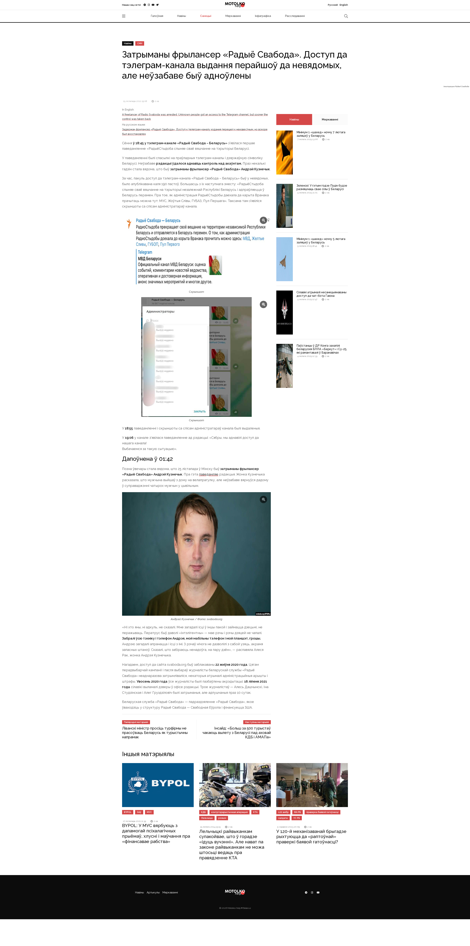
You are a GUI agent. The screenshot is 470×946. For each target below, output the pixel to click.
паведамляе (208, 474)
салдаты (283, 818)
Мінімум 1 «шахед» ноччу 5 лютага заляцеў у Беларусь (321, 240)
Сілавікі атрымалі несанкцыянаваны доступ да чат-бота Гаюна (321, 294)
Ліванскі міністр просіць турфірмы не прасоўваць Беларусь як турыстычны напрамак (155, 732)
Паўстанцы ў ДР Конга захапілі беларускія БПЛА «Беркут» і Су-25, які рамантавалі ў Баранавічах (322, 349)
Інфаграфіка (263, 16)
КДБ (203, 812)
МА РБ (297, 812)
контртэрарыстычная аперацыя (229, 812)
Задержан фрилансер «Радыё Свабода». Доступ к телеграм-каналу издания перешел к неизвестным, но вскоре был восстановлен (194, 131)
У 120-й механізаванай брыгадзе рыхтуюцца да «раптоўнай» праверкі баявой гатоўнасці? (311, 837)
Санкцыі (205, 16)
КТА (255, 812)
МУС (149, 812)
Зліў (139, 812)
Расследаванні (295, 16)
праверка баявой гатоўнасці (322, 812)
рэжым (222, 818)
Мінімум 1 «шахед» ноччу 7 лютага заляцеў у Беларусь (321, 134)
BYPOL (127, 812)
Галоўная (157, 16)
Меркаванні (233, 16)
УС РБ (296, 818)
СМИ (139, 43)
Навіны (181, 16)
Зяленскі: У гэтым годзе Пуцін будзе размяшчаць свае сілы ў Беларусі (322, 187)
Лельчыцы (207, 818)
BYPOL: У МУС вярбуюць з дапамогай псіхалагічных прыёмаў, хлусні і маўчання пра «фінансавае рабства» (156, 833)
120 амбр (283, 812)
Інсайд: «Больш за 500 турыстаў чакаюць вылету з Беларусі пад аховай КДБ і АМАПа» (237, 732)
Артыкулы (153, 892)
